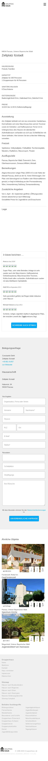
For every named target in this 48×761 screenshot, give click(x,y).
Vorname (7, 410)
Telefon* (7, 445)
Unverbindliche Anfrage (24, 519)
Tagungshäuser (31, 729)
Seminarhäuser (31, 726)
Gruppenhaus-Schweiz (10, 721)
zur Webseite (7, 365)
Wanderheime (7, 713)
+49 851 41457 (8, 362)
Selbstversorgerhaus (33, 724)
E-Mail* (7, 436)
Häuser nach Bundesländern (12, 685)
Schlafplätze (9, 466)
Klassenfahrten (31, 715)
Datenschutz (6, 676)
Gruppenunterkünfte (9, 726)
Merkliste (5, 665)
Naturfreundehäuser (33, 718)
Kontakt (5, 668)
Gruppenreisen (7, 724)
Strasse (7, 419)
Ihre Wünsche (9, 484)
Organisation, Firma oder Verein (16, 402)
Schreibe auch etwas (24, 325)
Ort (20, 428)
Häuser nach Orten (9, 690)
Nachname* (30, 410)
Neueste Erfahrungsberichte (12, 696)
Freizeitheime (7, 710)
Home (4, 662)
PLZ (5, 428)
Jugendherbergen (32, 710)
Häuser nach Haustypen (11, 693)
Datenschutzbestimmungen (36, 510)
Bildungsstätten (8, 707)
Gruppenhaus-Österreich (11, 718)
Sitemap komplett (8, 698)
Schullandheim (31, 721)
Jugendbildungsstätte (10, 732)
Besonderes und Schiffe (11, 715)
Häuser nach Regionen (10, 688)
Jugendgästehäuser (33, 707)
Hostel (4, 729)
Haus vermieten (8, 671)
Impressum (6, 673)
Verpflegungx (9, 475)
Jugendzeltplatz (31, 713)
